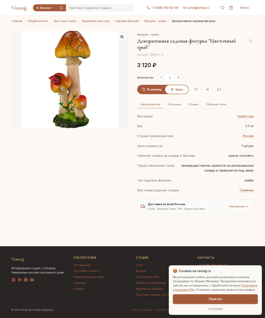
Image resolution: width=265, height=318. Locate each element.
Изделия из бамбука (149, 288)
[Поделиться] (207, 89)
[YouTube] (32, 280)
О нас (139, 265)
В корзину (154, 89)
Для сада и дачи (65, 21)
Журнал (141, 270)
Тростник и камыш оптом (153, 294)
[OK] (20, 280)
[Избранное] (222, 8)
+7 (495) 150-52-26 (164, 7)
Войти (244, 7)
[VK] (13, 280)
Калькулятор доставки (89, 277)
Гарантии (80, 282)
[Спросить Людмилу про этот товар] (219, 89)
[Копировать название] (250, 41)
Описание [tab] (174, 104)
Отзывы (79, 288)
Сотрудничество (147, 277)
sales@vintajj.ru (198, 7)
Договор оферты (142, 309)
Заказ (179, 89)
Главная (16, 21)
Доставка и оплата (86, 270)
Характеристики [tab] (150, 104)
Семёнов (247, 190)
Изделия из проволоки (151, 282)
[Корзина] (231, 8)
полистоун (245, 116)
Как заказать (82, 265)
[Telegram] (26, 280)
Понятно (215, 299)
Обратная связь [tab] (216, 104)
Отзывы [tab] (193, 104)
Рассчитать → (238, 206)
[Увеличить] (122, 36)
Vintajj (19, 7)
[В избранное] (195, 89)
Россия (248, 136)
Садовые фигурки (127, 21)
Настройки (216, 308)
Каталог (45, 7)
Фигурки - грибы (155, 21)
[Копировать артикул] (162, 54)
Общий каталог (38, 21)
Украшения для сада (96, 21)
